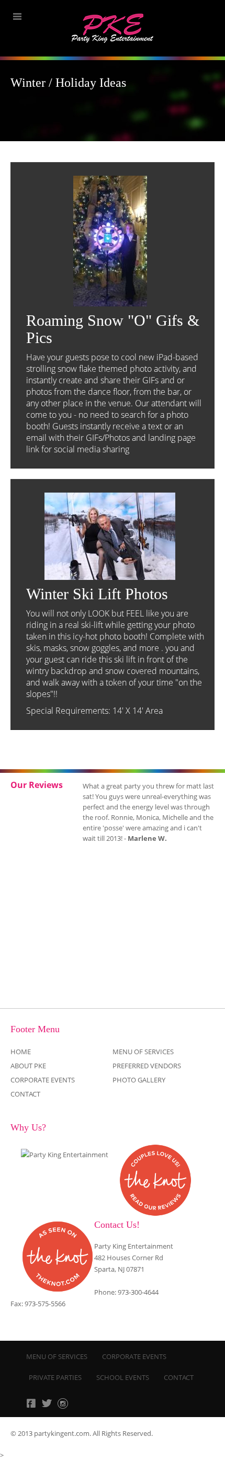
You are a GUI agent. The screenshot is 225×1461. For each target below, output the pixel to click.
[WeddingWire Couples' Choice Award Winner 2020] (64, 1154)
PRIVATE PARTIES (55, 1377)
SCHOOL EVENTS (122, 1377)
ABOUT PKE (28, 1065)
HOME (20, 1051)
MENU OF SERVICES (143, 1051)
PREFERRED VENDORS (147, 1065)
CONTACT (25, 1094)
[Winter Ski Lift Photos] (110, 536)
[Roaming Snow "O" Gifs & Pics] (110, 241)
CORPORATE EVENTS (42, 1080)
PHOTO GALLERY (139, 1080)
